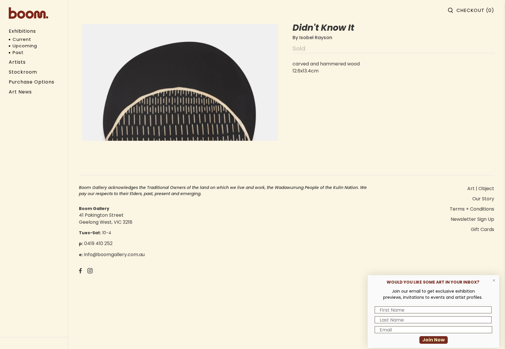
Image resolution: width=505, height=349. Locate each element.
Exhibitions (22, 31)
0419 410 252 (98, 243)
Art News (20, 91)
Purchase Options (31, 82)
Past (18, 52)
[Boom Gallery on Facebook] (80, 271)
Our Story (483, 198)
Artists (17, 62)
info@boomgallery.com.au (114, 254)
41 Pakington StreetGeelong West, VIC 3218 (105, 218)
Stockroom (23, 72)
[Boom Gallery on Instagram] (90, 271)
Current (22, 39)
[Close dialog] (494, 280)
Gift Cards (482, 229)
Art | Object (480, 188)
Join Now (433, 339)
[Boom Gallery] (28, 13)
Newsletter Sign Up (472, 219)
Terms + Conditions (472, 209)
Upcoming (25, 46)
